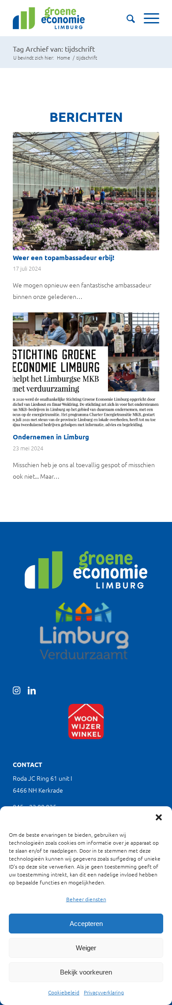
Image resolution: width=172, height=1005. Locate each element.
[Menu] (147, 18)
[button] (158, 817)
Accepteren (86, 923)
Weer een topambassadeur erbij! (63, 257)
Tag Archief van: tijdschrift (54, 48)
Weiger (86, 948)
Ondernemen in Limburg (51, 436)
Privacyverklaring (104, 992)
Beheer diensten (86, 899)
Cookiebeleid (63, 992)
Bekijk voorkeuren (86, 972)
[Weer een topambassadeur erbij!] (86, 191)
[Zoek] (126, 18)
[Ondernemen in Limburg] (86, 370)
